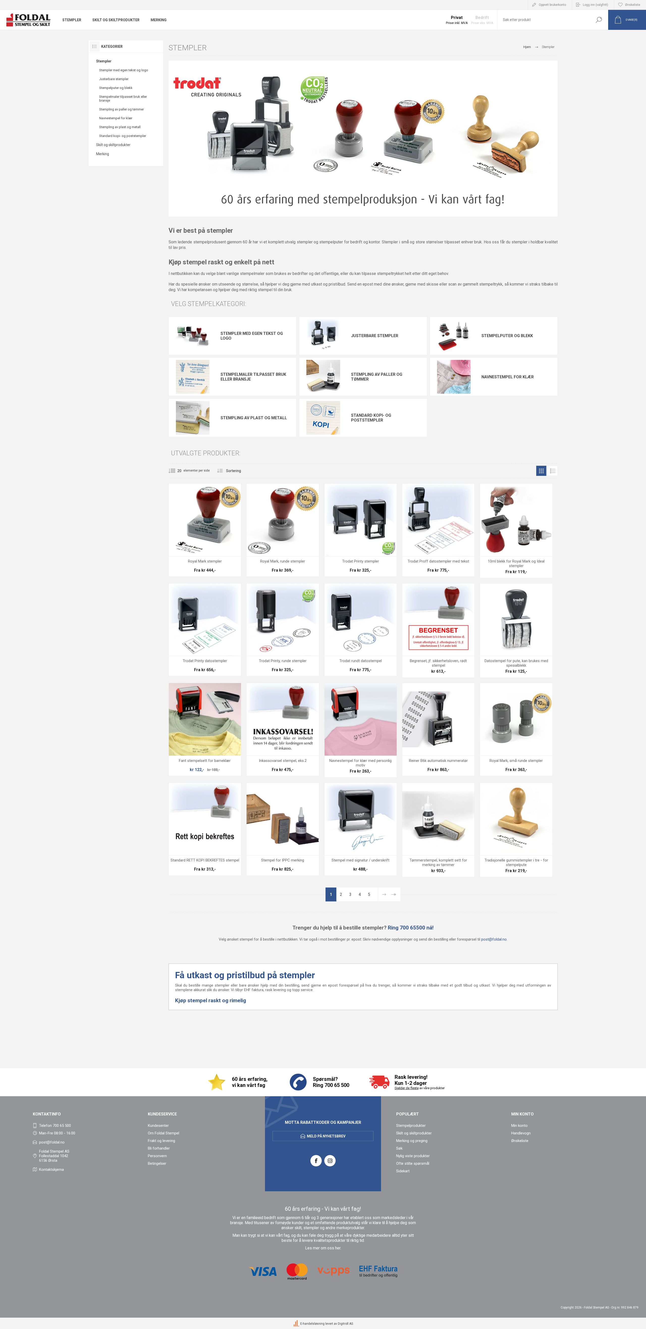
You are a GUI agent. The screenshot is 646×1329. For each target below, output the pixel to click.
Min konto (519, 1125)
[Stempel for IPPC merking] (283, 829)
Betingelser (157, 1163)
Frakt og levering (161, 1140)
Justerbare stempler (113, 79)
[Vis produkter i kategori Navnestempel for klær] (454, 376)
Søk (598, 20)
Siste (393, 894)
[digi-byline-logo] (296, 1323)
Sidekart (403, 1171)
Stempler (104, 61)
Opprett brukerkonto (552, 5)
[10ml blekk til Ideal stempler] (516, 531)
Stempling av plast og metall (120, 127)
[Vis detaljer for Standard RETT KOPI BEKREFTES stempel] (205, 829)
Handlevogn (521, 1133)
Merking (102, 154)
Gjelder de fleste (407, 1088)
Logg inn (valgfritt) (595, 5)
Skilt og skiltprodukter (113, 145)
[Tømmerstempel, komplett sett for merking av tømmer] (438, 830)
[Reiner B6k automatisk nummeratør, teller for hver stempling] (438, 729)
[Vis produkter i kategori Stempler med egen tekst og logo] (192, 336)
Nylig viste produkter (413, 1156)
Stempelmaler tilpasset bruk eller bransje (123, 98)
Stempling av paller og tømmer (121, 109)
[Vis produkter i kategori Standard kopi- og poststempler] (323, 418)
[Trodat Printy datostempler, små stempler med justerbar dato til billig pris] (205, 630)
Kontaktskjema (51, 1169)
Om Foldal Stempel (163, 1133)
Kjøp (199, 544)
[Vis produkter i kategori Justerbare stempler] (323, 336)
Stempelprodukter (411, 1125)
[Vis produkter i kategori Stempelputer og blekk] (454, 336)
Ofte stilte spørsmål (412, 1163)
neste (384, 894)
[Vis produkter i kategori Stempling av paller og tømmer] (323, 376)
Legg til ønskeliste (225, 544)
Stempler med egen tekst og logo (123, 70)
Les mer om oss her (322, 1248)
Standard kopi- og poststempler (122, 136)
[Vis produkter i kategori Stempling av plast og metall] (192, 418)
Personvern (157, 1156)
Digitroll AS (345, 1323)
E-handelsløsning (312, 1323)
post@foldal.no (494, 939)
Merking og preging (411, 1140)
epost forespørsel (343, 985)
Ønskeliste (519, 1140)
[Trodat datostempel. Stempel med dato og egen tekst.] (438, 530)
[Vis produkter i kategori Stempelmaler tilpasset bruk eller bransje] (192, 376)
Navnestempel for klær (115, 118)
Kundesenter (158, 1125)
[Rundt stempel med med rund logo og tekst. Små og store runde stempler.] (283, 530)
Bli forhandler (159, 1148)
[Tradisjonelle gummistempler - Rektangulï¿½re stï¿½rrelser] (516, 830)
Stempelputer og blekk (115, 88)
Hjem (527, 47)
